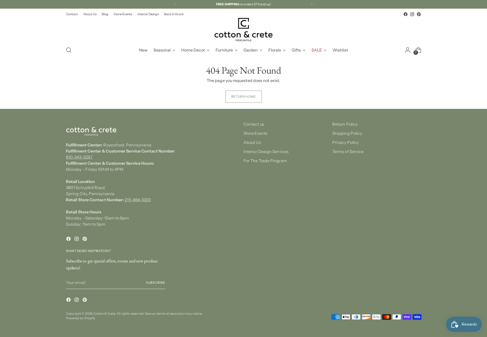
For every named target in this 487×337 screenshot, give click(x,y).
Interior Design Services (266, 151)
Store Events (255, 133)
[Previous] (175, 4)
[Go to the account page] (408, 50)
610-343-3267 (79, 157)
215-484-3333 (138, 199)
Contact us (254, 124)
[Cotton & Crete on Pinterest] (418, 14)
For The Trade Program (265, 160)
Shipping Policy (347, 133)
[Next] (311, 4)
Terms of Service (347, 151)
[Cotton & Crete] (243, 29)
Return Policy (345, 124)
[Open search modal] (69, 50)
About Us (252, 142)
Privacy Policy (345, 142)
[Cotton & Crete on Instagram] (412, 14)
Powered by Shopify (80, 318)
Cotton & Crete (104, 313)
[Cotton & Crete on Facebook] (405, 14)
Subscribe (155, 282)
